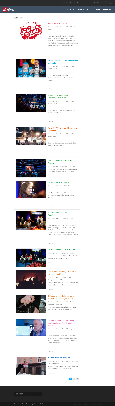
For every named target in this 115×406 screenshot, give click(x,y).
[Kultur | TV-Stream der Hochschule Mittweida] (31, 136)
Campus (80, 9)
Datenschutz (93, 404)
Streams (107, 9)
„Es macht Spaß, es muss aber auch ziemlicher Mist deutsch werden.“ (61, 322)
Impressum (85, 404)
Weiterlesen (51, 54)
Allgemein (72, 329)
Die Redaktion (77, 404)
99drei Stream (73, 27)
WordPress (42, 404)
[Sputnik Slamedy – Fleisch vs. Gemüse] (31, 220)
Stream (50, 29)
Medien (70, 9)
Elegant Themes (26, 404)
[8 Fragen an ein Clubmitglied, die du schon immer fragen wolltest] (31, 304)
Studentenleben (59, 280)
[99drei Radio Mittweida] (31, 31)
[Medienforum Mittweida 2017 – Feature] (31, 168)
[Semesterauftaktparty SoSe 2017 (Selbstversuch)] (31, 279)
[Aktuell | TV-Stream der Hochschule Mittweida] (31, 68)
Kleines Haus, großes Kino (59, 358)
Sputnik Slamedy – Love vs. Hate (62, 250)
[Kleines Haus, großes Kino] (31, 366)
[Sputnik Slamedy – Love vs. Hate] (31, 258)
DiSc (57, 27)
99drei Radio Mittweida (57, 24)
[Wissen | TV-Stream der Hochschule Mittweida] (31, 103)
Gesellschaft (93, 9)
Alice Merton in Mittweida (58, 182)
